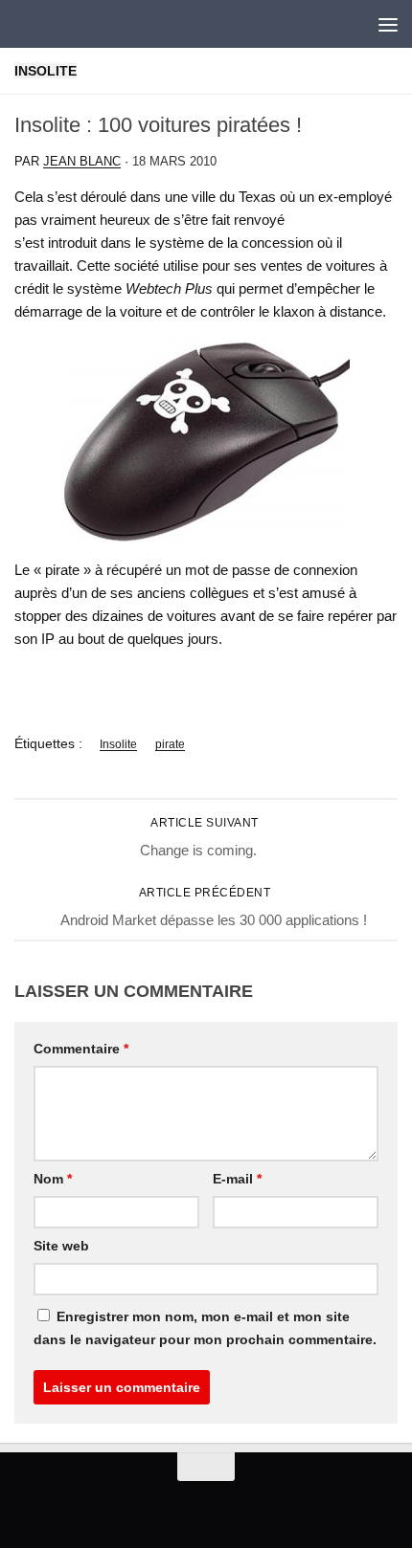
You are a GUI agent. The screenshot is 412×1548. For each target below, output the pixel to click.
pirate (170, 744)
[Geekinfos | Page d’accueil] (53, 24)
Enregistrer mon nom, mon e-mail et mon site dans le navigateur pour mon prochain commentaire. (205, 1328)
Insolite (45, 70)
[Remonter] (206, 1466)
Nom (53, 1178)
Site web (61, 1245)
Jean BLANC (82, 161)
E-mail (237, 1178)
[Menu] (388, 24)
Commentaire (81, 1048)
